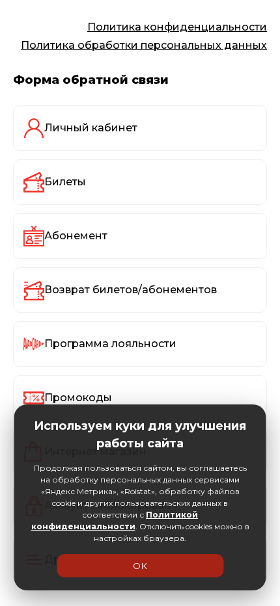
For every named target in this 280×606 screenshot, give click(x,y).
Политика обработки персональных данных (144, 45)
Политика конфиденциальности (177, 27)
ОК (140, 565)
